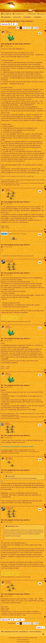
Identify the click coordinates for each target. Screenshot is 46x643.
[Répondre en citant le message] (40, 33)
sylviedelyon (9, 457)
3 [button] (25, 28)
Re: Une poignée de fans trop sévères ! (15, 202)
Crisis (7, 31)
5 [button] (30, 28)
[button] (17, 28)
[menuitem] (3, 14)
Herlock (8, 189)
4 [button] (27, 28)
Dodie (10, 232)
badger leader (9, 260)
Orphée (8, 326)
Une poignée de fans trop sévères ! (17, 21)
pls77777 (8, 581)
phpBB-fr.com (26, 639)
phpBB (18, 637)
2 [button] (23, 28)
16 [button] (34, 28)
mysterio (7, 423)
